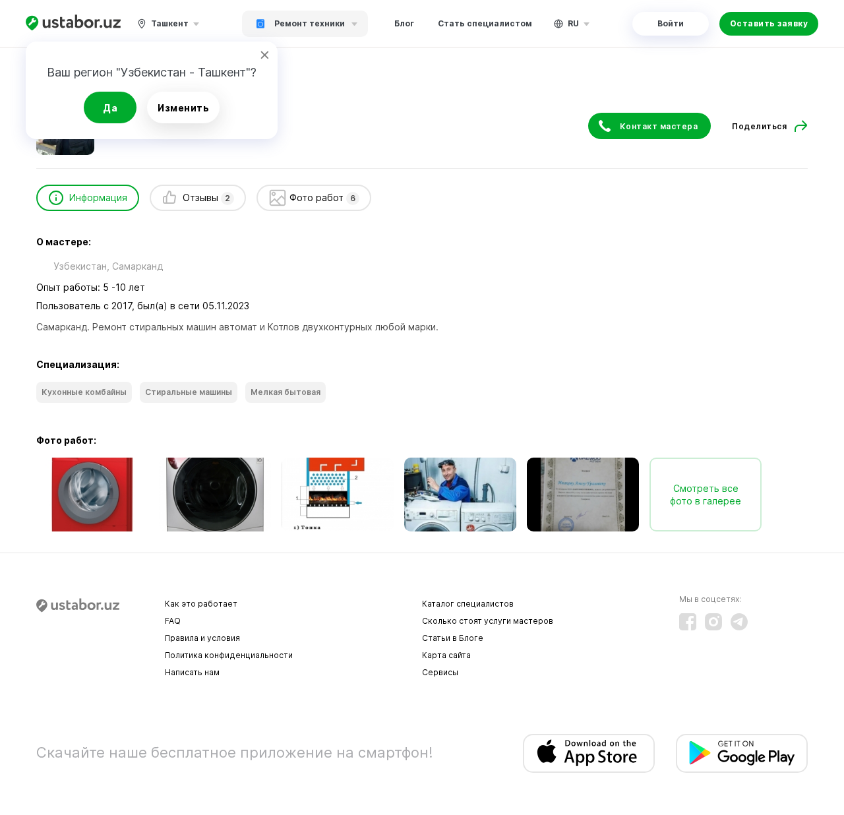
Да (110, 107)
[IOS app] (589, 753)
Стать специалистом (485, 23)
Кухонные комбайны (84, 392)
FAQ (173, 621)
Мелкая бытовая (285, 392)
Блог (404, 23)
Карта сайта (446, 655)
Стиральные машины (188, 392)
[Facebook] (687, 621)
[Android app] (742, 753)
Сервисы (440, 672)
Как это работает (201, 604)
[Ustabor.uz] (73, 23)
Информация (98, 197)
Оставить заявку (769, 23)
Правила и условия (202, 638)
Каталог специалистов (468, 604)
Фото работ (322, 197)
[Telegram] (739, 621)
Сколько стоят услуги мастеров (487, 621)
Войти (670, 23)
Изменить (183, 107)
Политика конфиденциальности (229, 655)
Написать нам (192, 672)
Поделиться (759, 126)
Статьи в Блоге (452, 638)
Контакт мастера (659, 126)
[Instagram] (713, 621)
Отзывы (206, 197)
